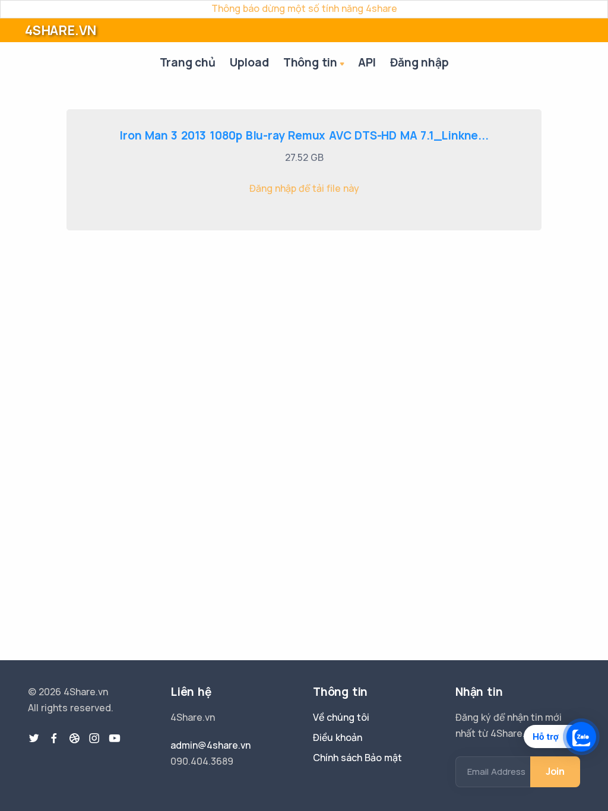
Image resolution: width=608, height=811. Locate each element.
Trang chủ (188, 62)
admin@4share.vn (210, 745)
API (367, 62)
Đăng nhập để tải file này (304, 188)
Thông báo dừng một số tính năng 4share (304, 8)
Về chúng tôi (341, 717)
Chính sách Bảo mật (357, 757)
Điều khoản (337, 737)
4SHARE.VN (60, 30)
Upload (249, 62)
